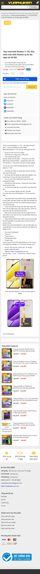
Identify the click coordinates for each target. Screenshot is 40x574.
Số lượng (6, 73)
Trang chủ (4, 13)
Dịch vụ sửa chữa (22, 13)
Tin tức (3, 506)
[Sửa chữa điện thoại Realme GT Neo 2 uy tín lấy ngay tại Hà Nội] (7, 444)
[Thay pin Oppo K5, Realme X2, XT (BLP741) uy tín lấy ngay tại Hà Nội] (7, 358)
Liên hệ (3, 499)
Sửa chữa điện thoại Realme (19, 83)
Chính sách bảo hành (7, 528)
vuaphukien (10, 100)
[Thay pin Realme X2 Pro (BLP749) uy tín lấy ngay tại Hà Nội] (7, 419)
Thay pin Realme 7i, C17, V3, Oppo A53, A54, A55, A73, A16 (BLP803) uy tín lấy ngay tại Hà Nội (25, 400)
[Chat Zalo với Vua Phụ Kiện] (5, 112)
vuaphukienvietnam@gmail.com (21, 124)
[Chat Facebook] (5, 101)
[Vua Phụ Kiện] (20, 2)
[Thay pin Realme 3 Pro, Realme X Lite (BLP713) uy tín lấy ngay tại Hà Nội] (7, 382)
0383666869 (10, 107)
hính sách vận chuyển (9, 522)
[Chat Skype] (5, 105)
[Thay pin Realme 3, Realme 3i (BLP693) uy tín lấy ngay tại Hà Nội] (7, 395)
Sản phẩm (12, 13)
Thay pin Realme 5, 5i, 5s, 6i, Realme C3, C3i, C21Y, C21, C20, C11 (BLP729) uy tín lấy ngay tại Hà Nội (25, 363)
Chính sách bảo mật (7, 519)
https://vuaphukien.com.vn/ (19, 251)
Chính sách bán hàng (7, 516)
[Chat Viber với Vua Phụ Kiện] (5, 108)
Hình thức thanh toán (8, 525)
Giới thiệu (4, 496)
